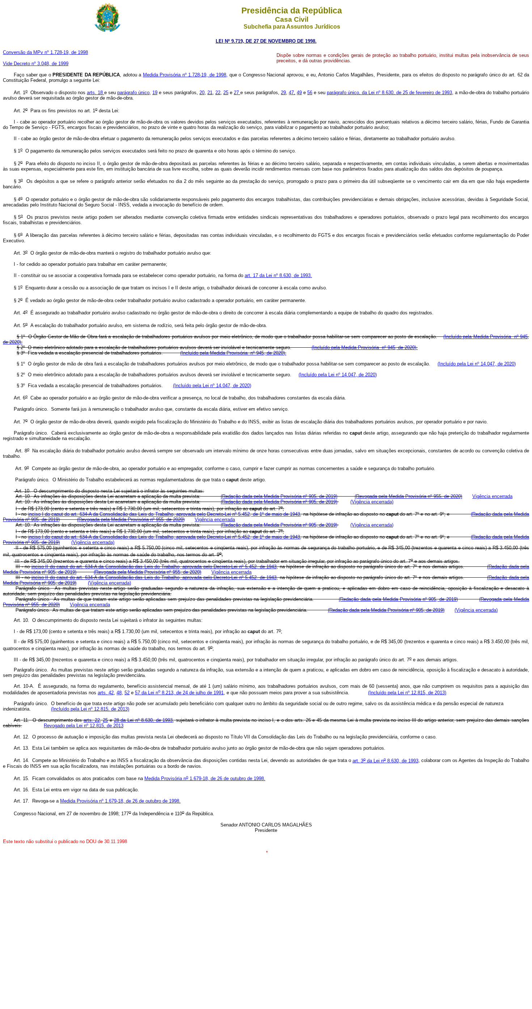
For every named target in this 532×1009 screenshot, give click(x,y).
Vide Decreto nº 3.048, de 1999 (35, 63)
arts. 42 (106, 692)
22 (217, 92)
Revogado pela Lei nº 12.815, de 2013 (83, 725)
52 (127, 692)
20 (201, 92)
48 (119, 692)
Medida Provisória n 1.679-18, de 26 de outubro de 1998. (204, 778)
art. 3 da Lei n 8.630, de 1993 (385, 760)
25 (225, 92)
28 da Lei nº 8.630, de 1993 (143, 720)
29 (283, 92)
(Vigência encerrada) (371, 501)
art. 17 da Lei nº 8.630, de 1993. (278, 275)
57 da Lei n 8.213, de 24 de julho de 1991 (179, 692)
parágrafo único (133, 92)
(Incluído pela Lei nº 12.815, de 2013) (407, 692)
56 (309, 92)
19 (154, 92)
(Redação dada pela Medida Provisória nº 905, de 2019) (279, 496)
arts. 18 (95, 92)
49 (299, 92)
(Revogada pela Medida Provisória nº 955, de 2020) (408, 496)
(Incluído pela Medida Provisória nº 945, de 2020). (365, 347)
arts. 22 (92, 720)
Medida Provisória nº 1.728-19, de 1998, (185, 75)
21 (209, 92)
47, (292, 92)
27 (237, 92)
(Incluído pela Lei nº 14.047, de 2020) (477, 364)
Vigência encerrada (492, 496)
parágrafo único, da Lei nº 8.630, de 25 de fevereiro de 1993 (389, 92)
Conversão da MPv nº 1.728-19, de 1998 (45, 52)
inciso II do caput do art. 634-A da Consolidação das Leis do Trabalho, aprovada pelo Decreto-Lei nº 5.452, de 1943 (154, 566)
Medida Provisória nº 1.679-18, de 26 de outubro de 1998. (120, 801)
